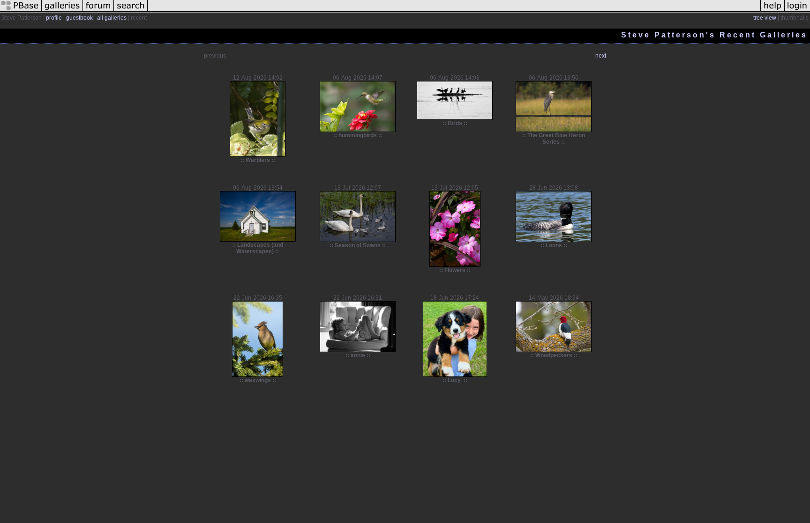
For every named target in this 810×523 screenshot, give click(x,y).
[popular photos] (454, 11)
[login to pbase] (797, 11)
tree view (764, 18)
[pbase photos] (21, 11)
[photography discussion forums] (98, 11)
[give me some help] (772, 11)
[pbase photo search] (131, 11)
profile (54, 18)
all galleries (112, 18)
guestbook (79, 18)
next (600, 55)
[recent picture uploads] (62, 11)
